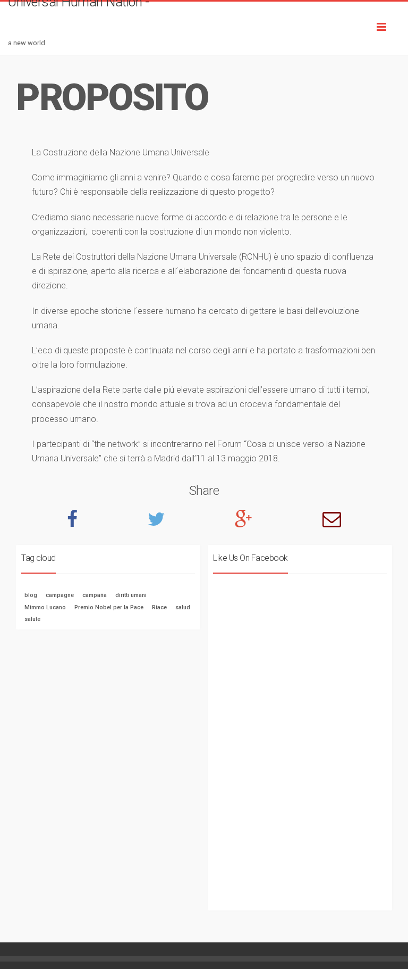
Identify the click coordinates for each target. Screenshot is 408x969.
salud (182, 607)
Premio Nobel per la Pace (108, 607)
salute (32, 619)
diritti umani (131, 595)
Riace (159, 607)
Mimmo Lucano (45, 607)
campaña (94, 595)
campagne (60, 595)
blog (30, 595)
